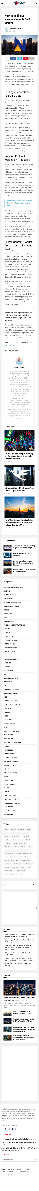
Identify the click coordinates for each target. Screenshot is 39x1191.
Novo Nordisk (27, 853)
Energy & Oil (8, 682)
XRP (21, 874)
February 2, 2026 (11, 31)
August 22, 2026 (9, 461)
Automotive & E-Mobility (13, 602)
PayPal (6, 860)
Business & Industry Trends (14, 625)
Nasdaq (6, 746)
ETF (7, 449)
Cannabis (7, 629)
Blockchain (8, 614)
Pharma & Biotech (10, 757)
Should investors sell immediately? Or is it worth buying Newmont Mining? (20, 203)
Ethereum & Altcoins (12, 689)
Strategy (7, 867)
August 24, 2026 (20, 1000)
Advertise (11, 1169)
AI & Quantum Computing (13, 516)
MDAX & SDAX (8, 739)
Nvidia (6, 857)
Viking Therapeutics (10, 874)
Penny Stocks (9, 754)
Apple (12, 833)
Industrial (8, 720)
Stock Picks (8, 780)
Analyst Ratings (10, 595)
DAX (7, 484)
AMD (5, 833)
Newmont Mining (13, 350)
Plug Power (14, 860)
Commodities (13, 12)
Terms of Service (24, 1171)
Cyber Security (9, 651)
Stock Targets (9, 784)
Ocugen (13, 857)
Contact (27, 1169)
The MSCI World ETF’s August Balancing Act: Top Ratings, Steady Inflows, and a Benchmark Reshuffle (18, 456)
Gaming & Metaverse (11, 701)
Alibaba (13, 829)
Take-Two (15, 867)
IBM (20, 843)
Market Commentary (12, 731)
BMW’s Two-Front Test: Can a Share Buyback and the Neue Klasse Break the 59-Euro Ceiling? (24, 1029)
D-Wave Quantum (18, 840)
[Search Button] (34, 885)
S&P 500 (6, 769)
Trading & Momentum (12, 803)
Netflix (19, 853)
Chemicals (8, 633)
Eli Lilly (28, 840)
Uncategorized (9, 810)
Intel (25, 843)
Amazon (28, 829)
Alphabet (21, 829)
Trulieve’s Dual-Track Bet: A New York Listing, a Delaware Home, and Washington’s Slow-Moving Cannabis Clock (18, 947)
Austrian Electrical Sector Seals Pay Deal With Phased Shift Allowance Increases (23, 1021)
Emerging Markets (11, 678)
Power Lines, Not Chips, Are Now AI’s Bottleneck (20, 997)
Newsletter (8, 750)
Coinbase (7, 840)
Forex (6, 697)
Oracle (20, 857)
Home (6, 12)
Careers (19, 1169)
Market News (9, 735)
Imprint (4, 1171)
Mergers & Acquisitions (13, 742)
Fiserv (15, 843)
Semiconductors (10, 773)
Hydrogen (7, 712)
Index (6, 716)
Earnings (7, 674)
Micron (6, 850)
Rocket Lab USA (19, 863)
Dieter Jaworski (16, 29)
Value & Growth (10, 814)
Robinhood (7, 863)
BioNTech (25, 833)
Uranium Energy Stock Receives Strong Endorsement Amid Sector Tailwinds (23, 563)
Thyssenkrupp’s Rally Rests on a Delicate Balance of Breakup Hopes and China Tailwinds (23, 1037)
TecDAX (6, 792)
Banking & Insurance (11, 606)
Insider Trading (9, 723)
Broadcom (26, 836)
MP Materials (24, 850)
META (30, 846)
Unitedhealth (8, 870)
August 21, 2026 (9, 493)
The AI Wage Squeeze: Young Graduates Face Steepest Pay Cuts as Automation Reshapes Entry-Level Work (18, 522)
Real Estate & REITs (11, 761)
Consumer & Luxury (11, 640)
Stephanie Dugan (9, 1000)
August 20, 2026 (9, 527)
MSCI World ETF (9, 853)
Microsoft (15, 850)
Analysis (7, 591)
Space (6, 776)
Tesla (22, 867)
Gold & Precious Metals (13, 704)
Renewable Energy (10, 765)
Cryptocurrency (10, 648)
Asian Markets (9, 598)
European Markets (11, 693)
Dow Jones (8, 667)
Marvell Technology (20, 846)
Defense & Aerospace (11, 659)
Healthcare (8, 708)
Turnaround (8, 807)
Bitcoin (6, 610)
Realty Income (25, 860)
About (3, 1169)
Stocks (6, 788)
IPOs (5, 727)
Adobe (6, 829)
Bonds (6, 617)
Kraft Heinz (7, 846)
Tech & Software (10, 795)
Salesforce (29, 863)
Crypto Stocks (9, 644)
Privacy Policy (12, 1171)
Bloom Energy (16, 836)
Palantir (27, 857)
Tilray (28, 867)
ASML (18, 833)
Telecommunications (12, 799)
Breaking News (9, 621)
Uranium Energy (20, 870)
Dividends (7, 663)
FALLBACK (7, 843)
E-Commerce (8, 670)
